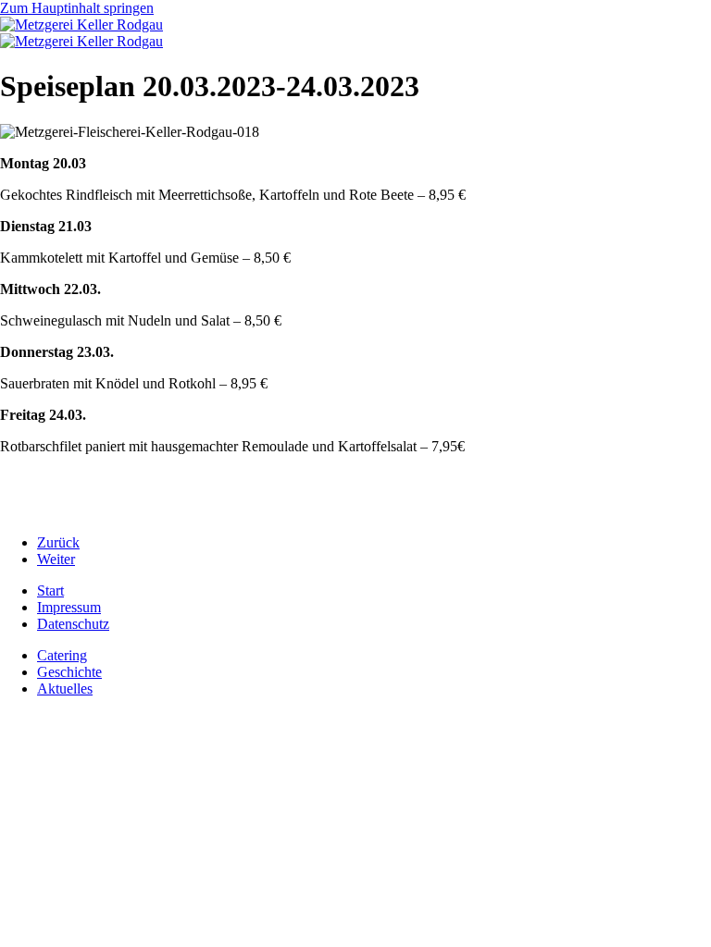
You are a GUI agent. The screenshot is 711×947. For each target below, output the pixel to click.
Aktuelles (65, 688)
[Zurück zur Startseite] (81, 24)
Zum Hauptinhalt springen (77, 8)
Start (50, 590)
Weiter (56, 559)
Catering (62, 655)
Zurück (58, 542)
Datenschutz (73, 624)
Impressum (69, 607)
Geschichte (69, 672)
